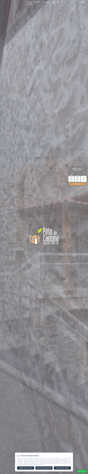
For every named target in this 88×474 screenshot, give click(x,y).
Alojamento (37, 2)
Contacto (54, 2)
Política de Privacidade (37, 464)
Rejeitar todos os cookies (25, 468)
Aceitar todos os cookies (62, 468)
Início (29, 2)
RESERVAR (83, 2)
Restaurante (46, 2)
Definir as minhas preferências (44, 468)
